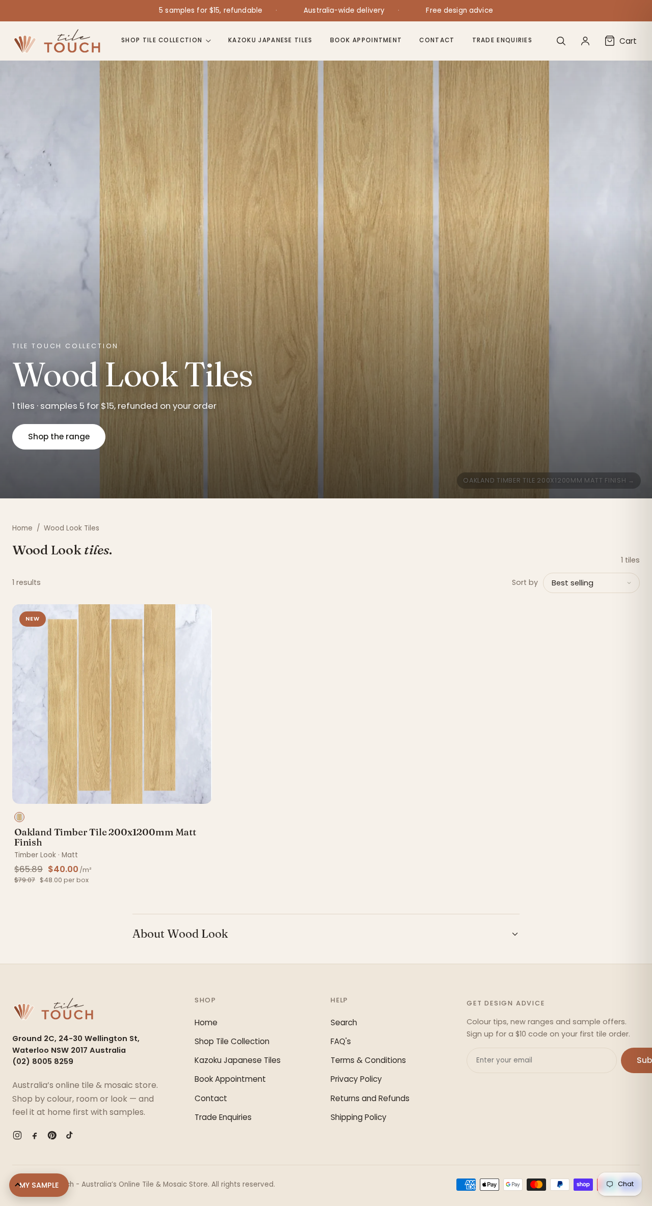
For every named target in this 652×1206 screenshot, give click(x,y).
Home (22, 528)
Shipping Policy (359, 1117)
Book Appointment (366, 40)
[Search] (560, 41)
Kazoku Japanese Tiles (270, 40)
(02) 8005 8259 (42, 1061)
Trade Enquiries (502, 40)
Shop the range (59, 436)
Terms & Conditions (368, 1060)
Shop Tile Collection (161, 40)
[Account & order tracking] (585, 40)
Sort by (525, 582)
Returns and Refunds (370, 1098)
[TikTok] (69, 1135)
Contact (436, 40)
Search (344, 1022)
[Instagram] (17, 1135)
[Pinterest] (52, 1135)
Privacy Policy (356, 1079)
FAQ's (341, 1041)
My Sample (39, 1185)
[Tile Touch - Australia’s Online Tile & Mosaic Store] (56, 40)
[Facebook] (35, 1135)
